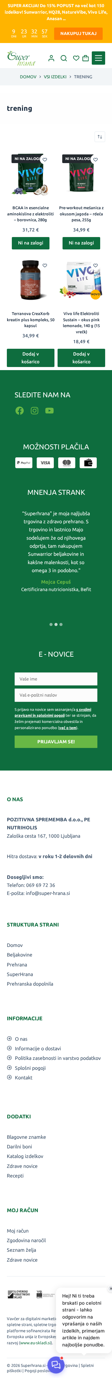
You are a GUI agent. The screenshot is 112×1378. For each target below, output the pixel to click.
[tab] (51, 624)
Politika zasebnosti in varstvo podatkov (58, 1058)
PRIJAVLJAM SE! (56, 741)
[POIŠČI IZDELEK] (64, 58)
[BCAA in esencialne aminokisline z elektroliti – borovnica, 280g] (30, 173)
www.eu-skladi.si (35, 1343)
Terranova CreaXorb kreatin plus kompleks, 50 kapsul (30, 319)
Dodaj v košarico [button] (30, 357)
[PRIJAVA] (51, 58)
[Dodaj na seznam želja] (45, 159)
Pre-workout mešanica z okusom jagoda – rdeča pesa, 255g (81, 213)
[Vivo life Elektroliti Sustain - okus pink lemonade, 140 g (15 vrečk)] (81, 279)
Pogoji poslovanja (41, 1370)
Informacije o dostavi (38, 1048)
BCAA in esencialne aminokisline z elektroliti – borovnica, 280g (30, 213)
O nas (21, 1039)
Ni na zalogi (30, 242)
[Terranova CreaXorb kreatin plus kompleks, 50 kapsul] (30, 279)
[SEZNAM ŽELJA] (76, 58)
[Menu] (98, 58)
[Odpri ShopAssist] (56, 1365)
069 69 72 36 (40, 885)
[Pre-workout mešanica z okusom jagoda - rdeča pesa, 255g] (81, 173)
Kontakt (23, 1077)
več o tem (67, 728)
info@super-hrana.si (48, 893)
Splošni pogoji (30, 1068)
